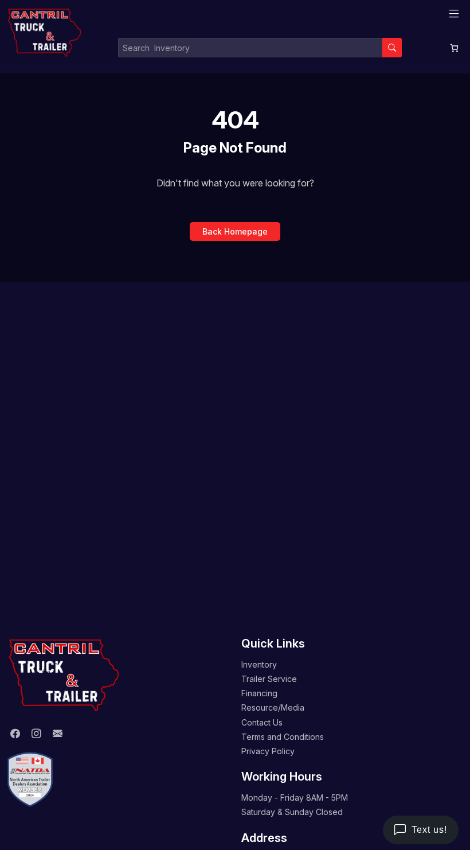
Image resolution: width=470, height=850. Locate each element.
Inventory (259, 664)
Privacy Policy (268, 751)
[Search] (392, 47)
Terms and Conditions (282, 737)
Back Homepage (235, 231)
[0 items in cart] (454, 48)
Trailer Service (269, 679)
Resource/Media (272, 707)
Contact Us (262, 722)
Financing (259, 693)
